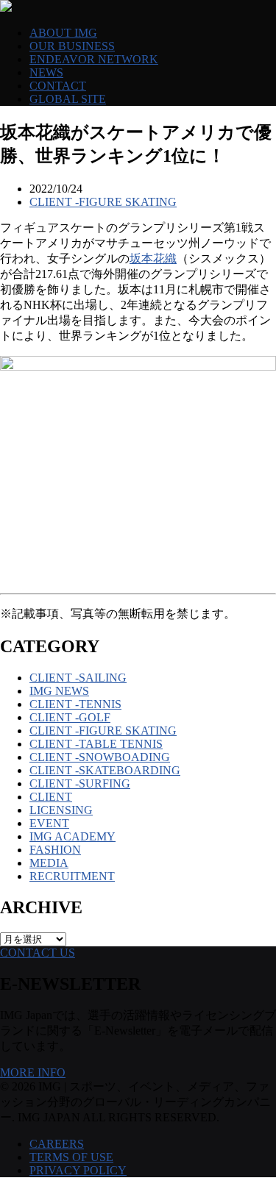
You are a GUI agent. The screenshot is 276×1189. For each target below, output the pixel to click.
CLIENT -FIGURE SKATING (103, 202)
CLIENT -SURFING (79, 783)
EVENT (49, 823)
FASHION (55, 849)
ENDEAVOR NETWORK (93, 59)
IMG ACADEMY (72, 836)
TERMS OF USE (71, 1157)
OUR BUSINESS (72, 46)
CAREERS (56, 1144)
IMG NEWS (59, 691)
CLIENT (50, 796)
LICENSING (61, 810)
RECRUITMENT (72, 876)
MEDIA (48, 863)
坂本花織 (153, 258)
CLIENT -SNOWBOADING (99, 757)
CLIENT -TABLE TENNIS (96, 744)
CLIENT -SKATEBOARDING (104, 770)
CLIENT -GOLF (69, 717)
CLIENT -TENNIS (75, 704)
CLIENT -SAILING (78, 677)
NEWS (46, 72)
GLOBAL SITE (67, 99)
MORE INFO (33, 1072)
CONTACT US (37, 952)
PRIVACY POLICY (78, 1170)
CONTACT (57, 85)
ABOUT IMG (63, 32)
